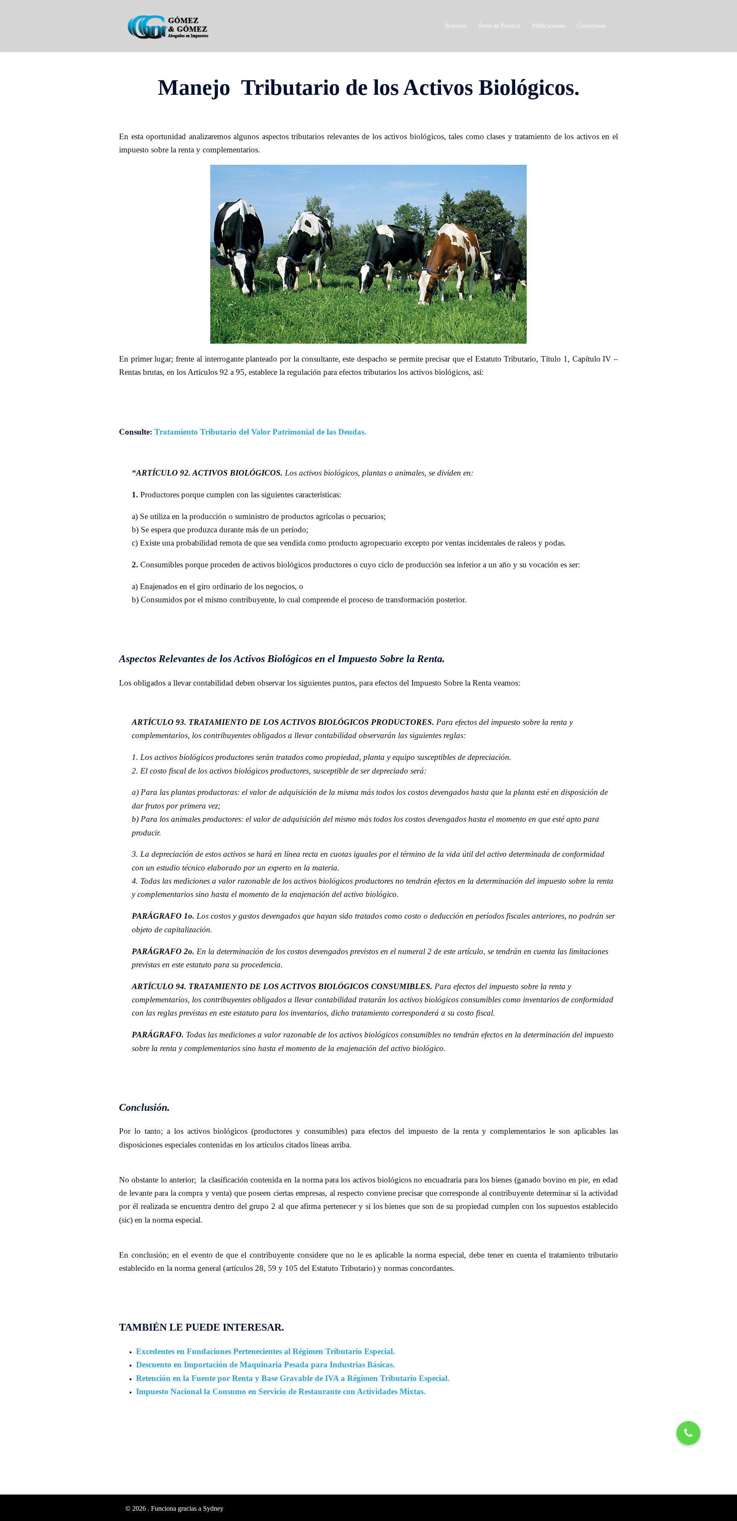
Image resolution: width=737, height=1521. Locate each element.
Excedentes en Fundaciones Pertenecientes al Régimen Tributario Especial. (265, 1351)
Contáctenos (591, 26)
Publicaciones (548, 26)
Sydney (213, 1508)
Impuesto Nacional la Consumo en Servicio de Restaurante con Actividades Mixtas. (281, 1391)
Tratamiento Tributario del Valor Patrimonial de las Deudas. (260, 431)
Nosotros (455, 26)
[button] (688, 1433)
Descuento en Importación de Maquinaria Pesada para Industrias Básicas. (265, 1364)
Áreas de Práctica (499, 26)
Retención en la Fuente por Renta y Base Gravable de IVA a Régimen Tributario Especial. (293, 1378)
